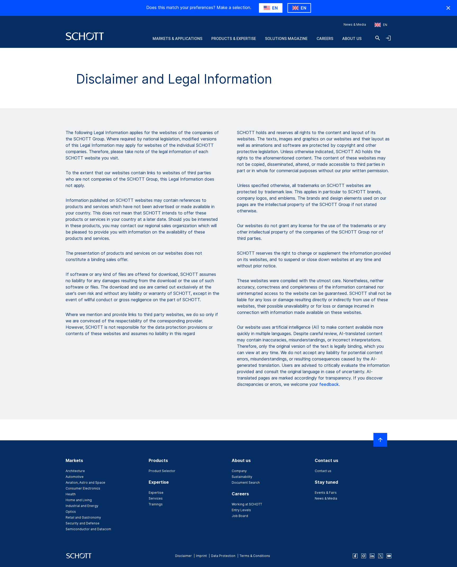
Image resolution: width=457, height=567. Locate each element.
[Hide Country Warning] (448, 8)
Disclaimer (183, 556)
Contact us (323, 471)
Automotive (75, 477)
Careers (325, 38)
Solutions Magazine (286, 38)
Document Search (246, 482)
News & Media (355, 24)
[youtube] (389, 556)
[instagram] (363, 556)
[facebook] (355, 556)
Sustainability (242, 477)
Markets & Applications (177, 38)
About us (352, 38)
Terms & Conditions (255, 556)
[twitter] (380, 556)
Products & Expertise (233, 38)
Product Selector (162, 471)
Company (239, 471)
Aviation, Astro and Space (85, 482)
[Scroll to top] (380, 440)
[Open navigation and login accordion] (388, 38)
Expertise (156, 493)
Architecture (75, 471)
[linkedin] (372, 556)
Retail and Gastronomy (83, 517)
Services (156, 498)
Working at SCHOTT (247, 504)
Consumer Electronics (83, 488)
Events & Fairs (326, 493)
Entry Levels (241, 510)
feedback (329, 384)
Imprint (201, 556)
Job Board (240, 516)
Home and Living (79, 500)
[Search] (377, 38)
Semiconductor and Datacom (88, 529)
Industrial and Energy (82, 506)
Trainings (156, 504)
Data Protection (223, 556)
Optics (71, 512)
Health (71, 494)
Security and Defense (82, 523)
